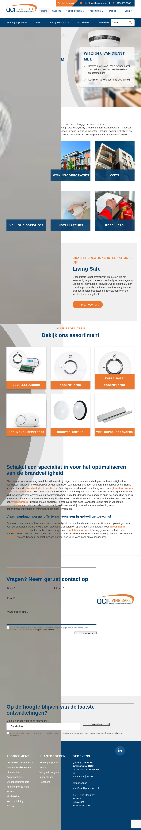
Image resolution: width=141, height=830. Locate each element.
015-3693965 (123, 3)
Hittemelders (13, 772)
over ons (11, 537)
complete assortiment (78, 530)
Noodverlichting (15, 801)
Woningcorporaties (16, 22)
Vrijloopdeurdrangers (17, 782)
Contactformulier (67, 3)
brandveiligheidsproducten (42, 488)
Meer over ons (89, 304)
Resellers (104, 22)
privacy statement (46, 630)
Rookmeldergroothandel (19, 762)
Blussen (10, 791)
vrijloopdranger (20, 502)
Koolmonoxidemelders (18, 767)
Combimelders (14, 777)
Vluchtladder (13, 796)
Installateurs (84, 22)
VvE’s (38, 22)
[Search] (130, 23)
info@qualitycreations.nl (96, 3)
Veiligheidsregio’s (59, 22)
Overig (10, 806)
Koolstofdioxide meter (18, 786)
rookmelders (13, 505)
